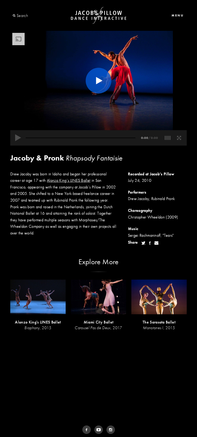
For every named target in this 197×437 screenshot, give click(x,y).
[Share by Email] (156, 243)
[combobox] (35, 15)
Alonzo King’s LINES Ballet (68, 180)
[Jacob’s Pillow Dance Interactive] (98, 15)
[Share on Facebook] (150, 243)
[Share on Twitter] (143, 243)
